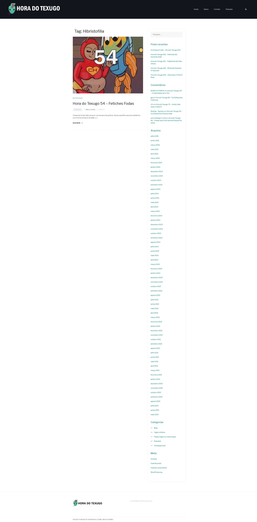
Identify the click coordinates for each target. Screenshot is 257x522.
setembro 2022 (156, 291)
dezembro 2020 (157, 384)
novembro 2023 (157, 229)
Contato (217, 9)
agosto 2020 (155, 401)
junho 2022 (155, 304)
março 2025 (155, 158)
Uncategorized (159, 446)
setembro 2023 (156, 238)
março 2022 (155, 317)
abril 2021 (154, 366)
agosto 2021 (155, 348)
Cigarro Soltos (159, 432)
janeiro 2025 (155, 167)
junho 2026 (155, 141)
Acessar (154, 459)
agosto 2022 (155, 295)
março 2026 (155, 145)
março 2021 (155, 370)
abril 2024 (154, 207)
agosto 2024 (155, 189)
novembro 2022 (157, 282)
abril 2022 (154, 313)
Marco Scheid (90, 109)
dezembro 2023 (157, 224)
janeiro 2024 (155, 220)
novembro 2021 (157, 335)
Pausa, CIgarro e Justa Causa (165, 437)
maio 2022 (154, 308)
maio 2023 (155, 255)
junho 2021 (155, 357)
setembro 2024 (157, 185)
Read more (78, 123)
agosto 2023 (155, 242)
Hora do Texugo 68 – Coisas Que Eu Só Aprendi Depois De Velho (166, 120)
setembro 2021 (156, 344)
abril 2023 (154, 260)
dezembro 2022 (157, 278)
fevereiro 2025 (156, 163)
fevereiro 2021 (156, 375)
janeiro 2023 (155, 273)
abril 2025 (154, 154)
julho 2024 (155, 194)
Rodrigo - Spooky (157, 111)
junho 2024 (155, 198)
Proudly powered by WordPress (84, 519)
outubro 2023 (156, 233)
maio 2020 (155, 415)
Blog (156, 428)
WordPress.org (156, 472)
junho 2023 (155, 251)
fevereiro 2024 (156, 216)
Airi (103, 519)
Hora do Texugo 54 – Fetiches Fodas (103, 103)
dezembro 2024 (157, 171)
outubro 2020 (156, 392)
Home (196, 9)
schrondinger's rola (158, 118)
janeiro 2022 (155, 326)
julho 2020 (155, 406)
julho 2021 (154, 353)
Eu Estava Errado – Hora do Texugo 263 (165, 50)
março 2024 (155, 211)
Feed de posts (156, 463)
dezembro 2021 (156, 331)
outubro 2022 (156, 286)
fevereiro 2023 (156, 269)
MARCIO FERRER (157, 91)
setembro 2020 (156, 397)
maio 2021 (154, 361)
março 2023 (155, 264)
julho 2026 (155, 136)
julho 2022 (154, 300)
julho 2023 (155, 247)
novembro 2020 (157, 388)
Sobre (206, 9)
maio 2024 (155, 202)
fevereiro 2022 (156, 322)
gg (152, 98)
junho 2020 (155, 410)
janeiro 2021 (155, 379)
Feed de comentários (159, 468)
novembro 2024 (157, 176)
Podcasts (229, 9)
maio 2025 (155, 149)
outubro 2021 (156, 339)
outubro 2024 (156, 180)
